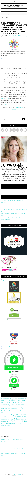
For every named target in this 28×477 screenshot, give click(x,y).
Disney (2, 400)
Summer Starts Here (21, 419)
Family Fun (10, 35)
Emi (9, 402)
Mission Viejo (9, 417)
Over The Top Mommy (16, 474)
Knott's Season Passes (15, 412)
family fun (13, 402)
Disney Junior (6, 400)
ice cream (7, 406)
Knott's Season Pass (7, 412)
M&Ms (6, 417)
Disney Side (3, 402)
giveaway (23, 402)
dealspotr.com (14, 374)
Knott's (15, 408)
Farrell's (18, 402)
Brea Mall (3, 398)
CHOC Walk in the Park (13, 398)
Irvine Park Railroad (15, 406)
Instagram (14, 109)
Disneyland (11, 400)
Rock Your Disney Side (6, 419)
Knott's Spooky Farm (22, 412)
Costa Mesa (19, 398)
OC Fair (18, 35)
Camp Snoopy (7, 398)
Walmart (22, 423)
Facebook (17, 107)
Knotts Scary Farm (5, 414)
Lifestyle (14, 35)
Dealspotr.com (14, 389)
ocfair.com (7, 104)
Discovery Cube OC (24, 398)
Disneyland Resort (20, 400)
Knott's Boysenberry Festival (15, 411)
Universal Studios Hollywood (13, 424)
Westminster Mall (7, 425)
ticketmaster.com (5, 98)
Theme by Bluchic (14, 475)
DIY (7, 402)
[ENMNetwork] (14, 297)
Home (3, 14)
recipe (2, 419)
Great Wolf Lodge (5, 404)
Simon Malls (14, 419)
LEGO (10, 414)
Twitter (21, 107)
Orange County (23, 35)
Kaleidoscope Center (10, 408)
